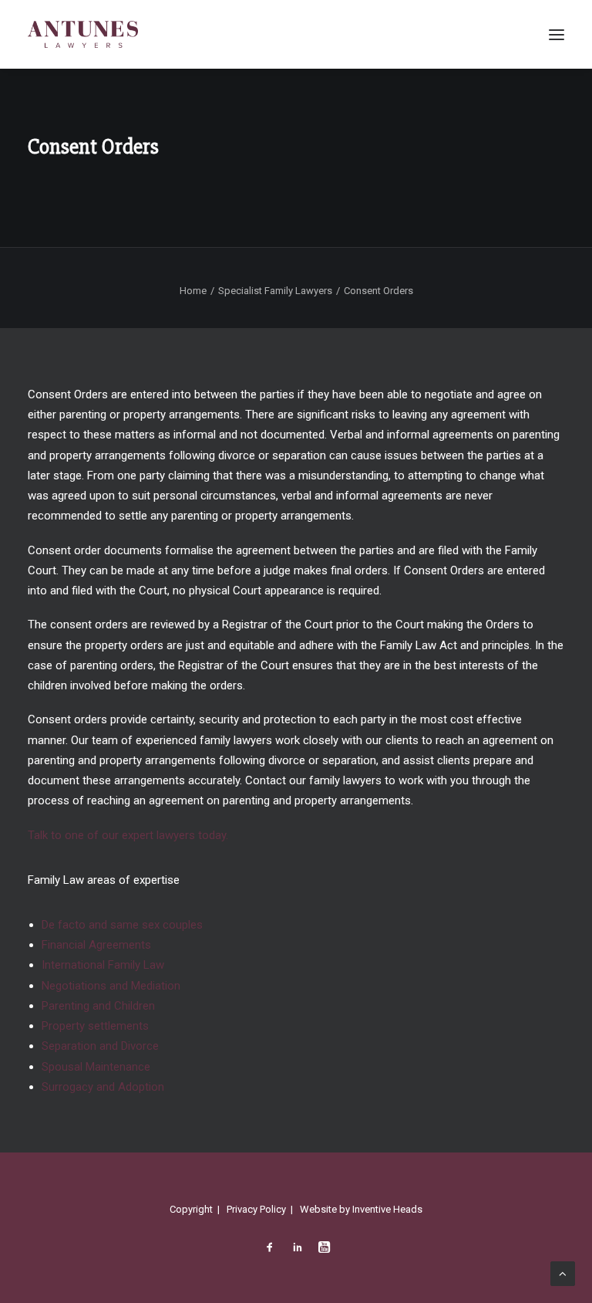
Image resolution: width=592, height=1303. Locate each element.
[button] (556, 34)
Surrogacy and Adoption (103, 1087)
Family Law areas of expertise (104, 880)
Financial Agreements (96, 945)
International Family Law (103, 965)
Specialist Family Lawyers (275, 290)
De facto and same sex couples (122, 925)
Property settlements (95, 1026)
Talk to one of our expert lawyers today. (128, 835)
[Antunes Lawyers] (83, 34)
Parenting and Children (98, 1006)
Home (193, 290)
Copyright (191, 1209)
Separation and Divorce (100, 1046)
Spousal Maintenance (96, 1067)
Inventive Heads (387, 1209)
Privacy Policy (256, 1209)
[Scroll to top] (562, 1273)
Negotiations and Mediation (111, 986)
